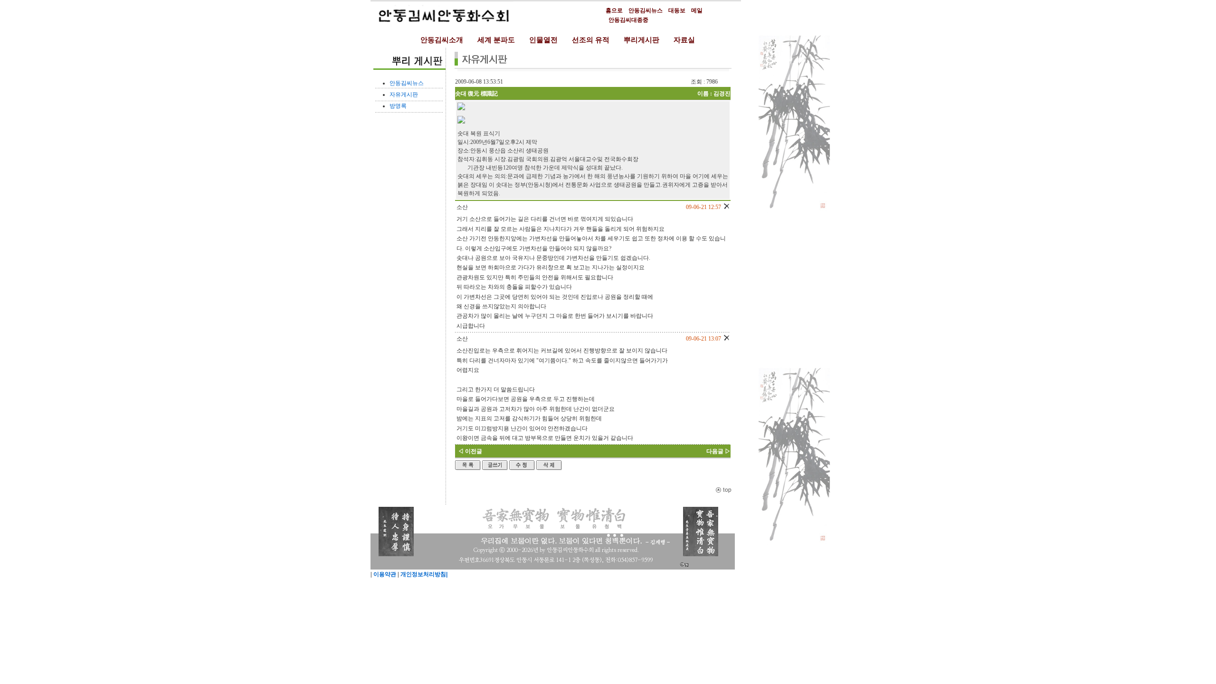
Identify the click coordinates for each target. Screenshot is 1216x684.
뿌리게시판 (641, 40)
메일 (697, 10)
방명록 (398, 106)
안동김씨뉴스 (645, 10)
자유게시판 (404, 94)
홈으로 (614, 10)
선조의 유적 (590, 40)
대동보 (676, 10)
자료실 (684, 40)
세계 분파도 (496, 40)
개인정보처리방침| (423, 574)
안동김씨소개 (441, 40)
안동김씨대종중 (628, 20)
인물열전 (543, 40)
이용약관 (384, 574)
